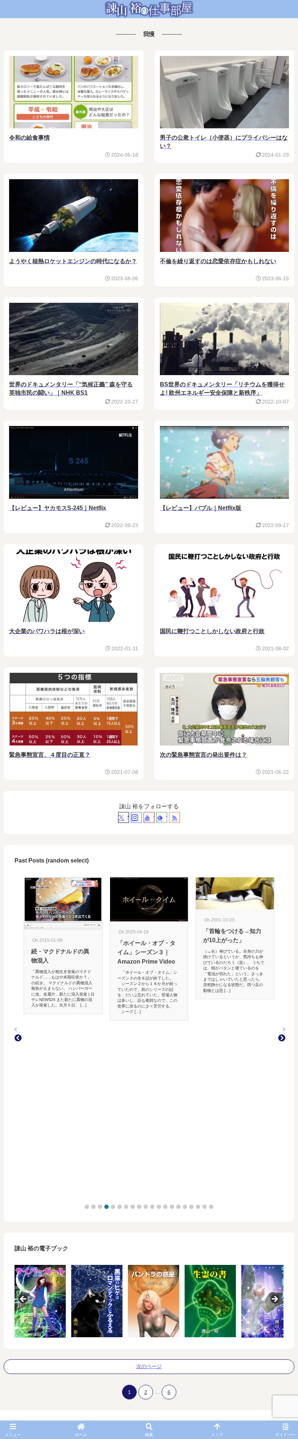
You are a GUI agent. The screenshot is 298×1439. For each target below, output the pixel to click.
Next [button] (274, 1299)
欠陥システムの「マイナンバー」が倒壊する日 (232, 957)
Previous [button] (23, 1299)
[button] (87, 1207)
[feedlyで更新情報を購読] (161, 817)
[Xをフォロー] (123, 817)
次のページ (149, 1366)
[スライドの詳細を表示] (40, 1301)
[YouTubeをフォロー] (149, 817)
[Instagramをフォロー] (136, 817)
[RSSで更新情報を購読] (174, 817)
